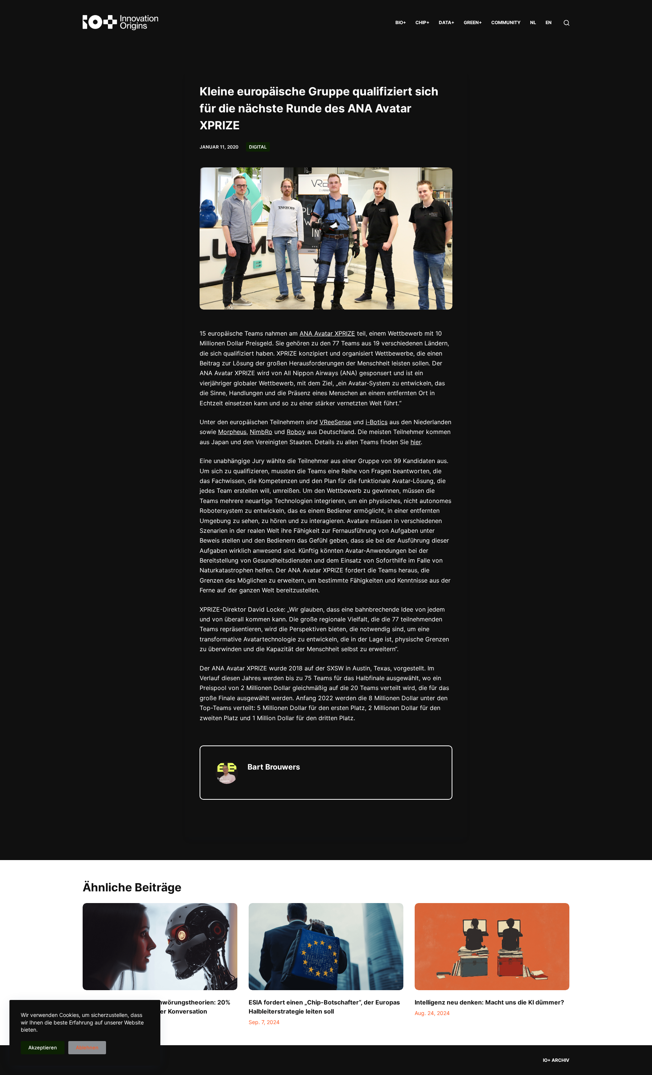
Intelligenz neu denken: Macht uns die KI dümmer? (489, 1002)
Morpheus (232, 432)
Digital (258, 147)
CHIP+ (422, 22)
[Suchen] (566, 23)
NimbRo (261, 432)
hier (416, 442)
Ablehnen (87, 1047)
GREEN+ (473, 22)
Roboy (296, 432)
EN (549, 22)
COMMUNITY (506, 22)
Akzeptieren (42, 1047)
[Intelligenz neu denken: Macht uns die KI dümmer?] (492, 946)
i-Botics (377, 422)
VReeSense (335, 422)
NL (533, 22)
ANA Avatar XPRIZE (327, 333)
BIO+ (400, 22)
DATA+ (446, 22)
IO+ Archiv (556, 1060)
